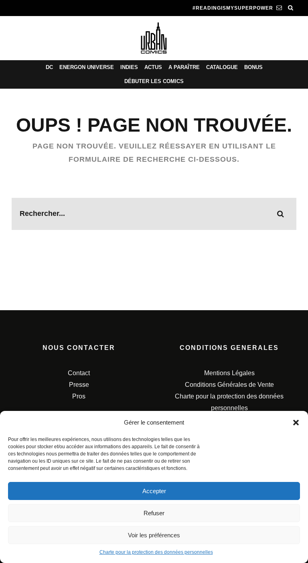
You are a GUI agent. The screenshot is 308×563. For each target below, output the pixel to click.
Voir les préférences (154, 535)
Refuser (154, 513)
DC (49, 67)
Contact (79, 373)
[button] (296, 423)
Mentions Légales (229, 373)
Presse (79, 384)
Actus (153, 67)
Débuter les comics (154, 81)
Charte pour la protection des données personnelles (156, 552)
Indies (129, 67)
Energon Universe (86, 67)
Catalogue (222, 67)
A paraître (184, 67)
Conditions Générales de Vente (229, 384)
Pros (78, 396)
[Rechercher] (291, 8)
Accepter (154, 491)
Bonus (253, 67)
